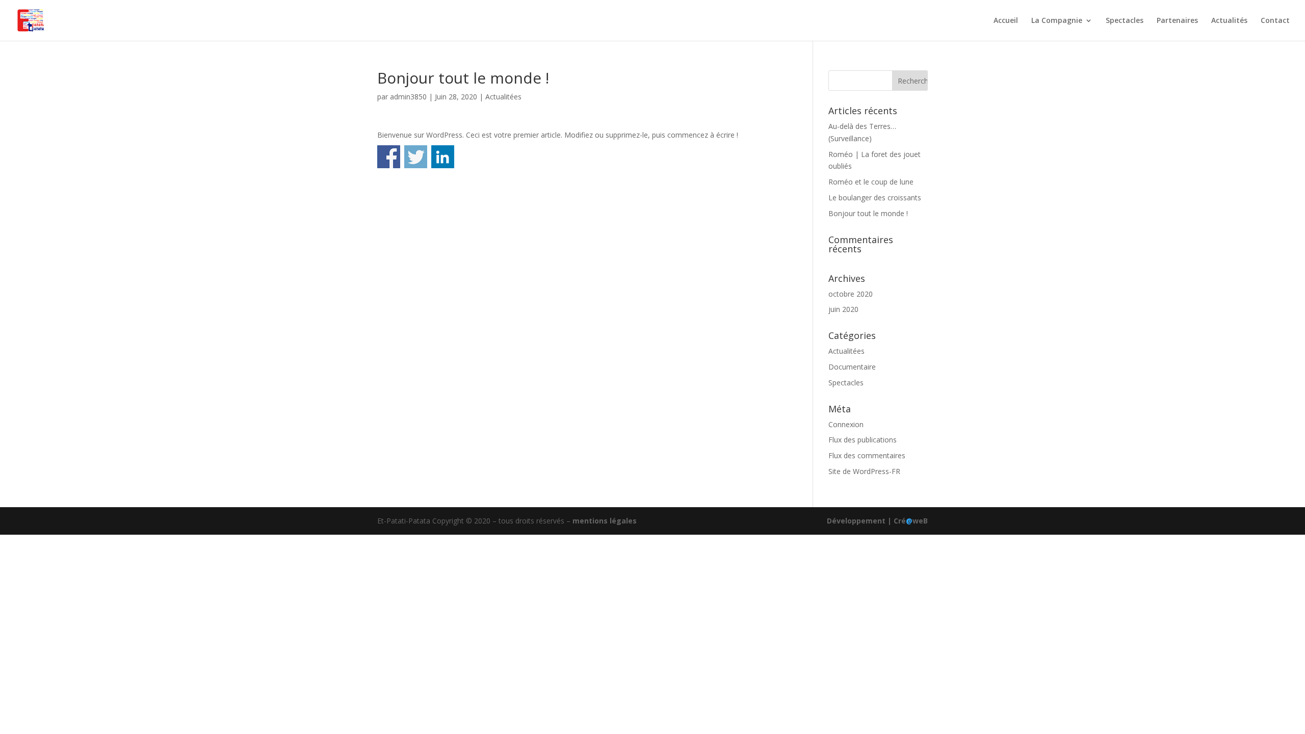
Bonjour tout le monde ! (868, 213)
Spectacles (1124, 21)
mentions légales (604, 521)
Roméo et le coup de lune (871, 182)
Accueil (1006, 21)
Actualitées (503, 96)
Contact (1275, 21)
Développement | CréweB (877, 521)
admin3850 (408, 96)
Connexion (846, 424)
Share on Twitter (415, 156)
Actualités (1229, 21)
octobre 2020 (850, 294)
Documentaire (852, 367)
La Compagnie (1056, 21)
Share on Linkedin (442, 156)
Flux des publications (862, 439)
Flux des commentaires (866, 455)
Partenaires (1177, 21)
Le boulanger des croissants (874, 197)
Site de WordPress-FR (864, 471)
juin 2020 (843, 309)
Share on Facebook (388, 156)
